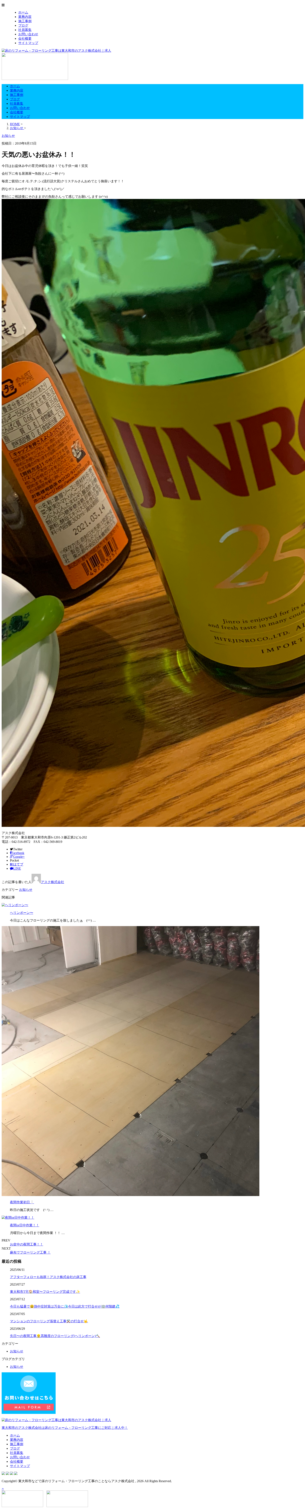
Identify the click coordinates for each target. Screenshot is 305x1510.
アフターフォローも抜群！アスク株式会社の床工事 (48, 1277)
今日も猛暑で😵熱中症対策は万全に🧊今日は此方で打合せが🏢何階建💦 (65, 1306)
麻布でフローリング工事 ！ (30, 1252)
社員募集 (25, 30)
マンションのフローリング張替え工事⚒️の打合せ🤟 (49, 1321)
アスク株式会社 (52, 882)
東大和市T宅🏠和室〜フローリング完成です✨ (45, 1291)
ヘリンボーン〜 (21, 912)
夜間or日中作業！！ (24, 1225)
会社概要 (25, 38)
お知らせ (25, 889)
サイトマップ (28, 43)
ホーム (23, 12)
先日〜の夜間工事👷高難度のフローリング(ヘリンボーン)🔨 (55, 1336)
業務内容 (25, 16)
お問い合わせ (28, 34)
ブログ (23, 25)
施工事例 (25, 21)
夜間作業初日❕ (22, 1202)
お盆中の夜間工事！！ (26, 1244)
